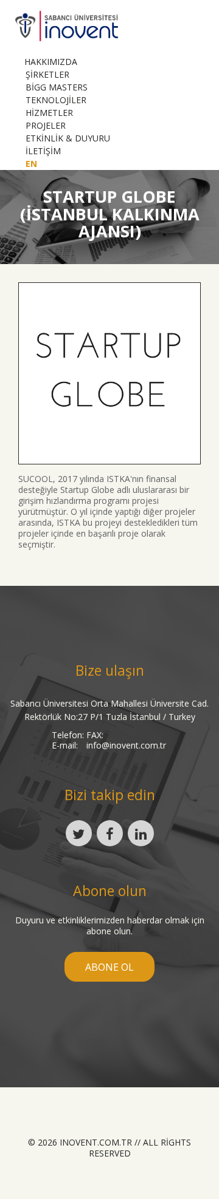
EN (31, 163)
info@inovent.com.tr (126, 745)
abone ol (109, 967)
